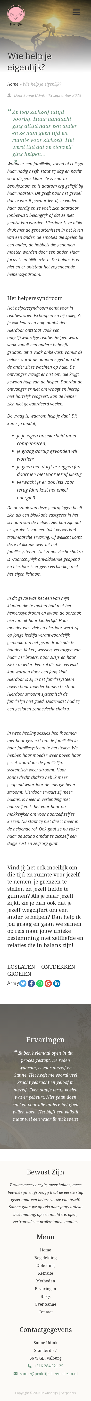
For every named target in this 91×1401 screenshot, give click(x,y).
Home (12, 84)
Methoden (45, 1281)
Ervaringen (45, 1289)
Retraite (45, 1273)
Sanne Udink (34, 95)
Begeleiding (45, 1258)
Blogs (45, 1296)
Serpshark (68, 1393)
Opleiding (45, 1265)
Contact (46, 1312)
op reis (15, 931)
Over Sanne (45, 1304)
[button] (76, 12)
